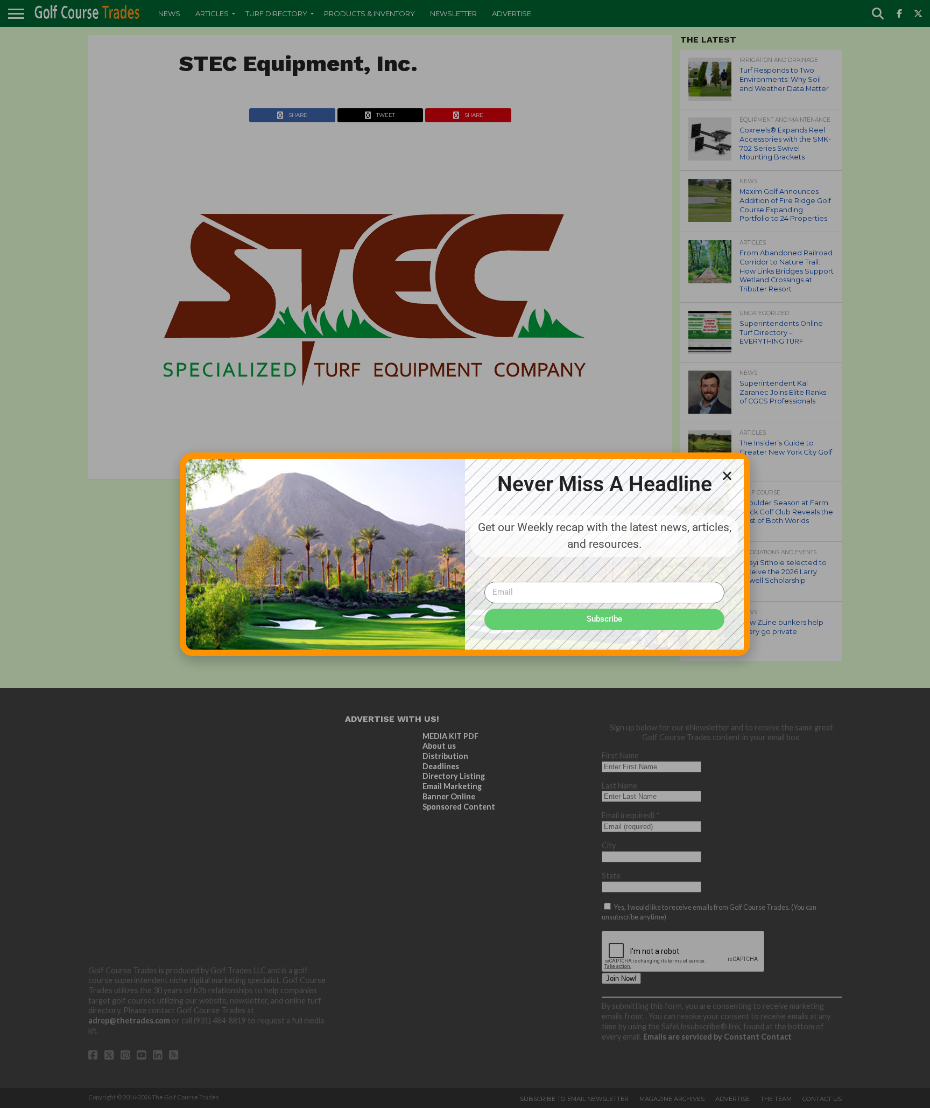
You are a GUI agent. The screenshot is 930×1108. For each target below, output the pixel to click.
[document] (465, 554)
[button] (727, 476)
